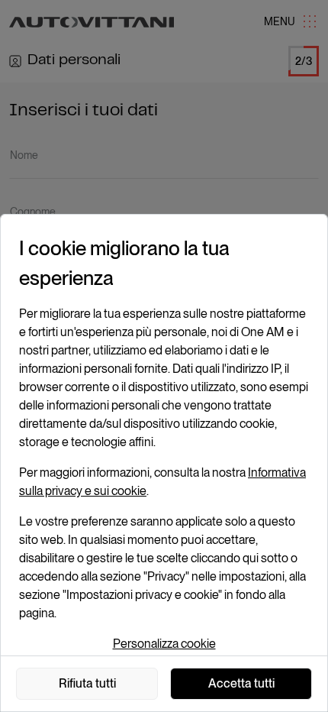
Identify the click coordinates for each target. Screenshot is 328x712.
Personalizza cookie (164, 643)
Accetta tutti (241, 683)
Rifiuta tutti (87, 683)
